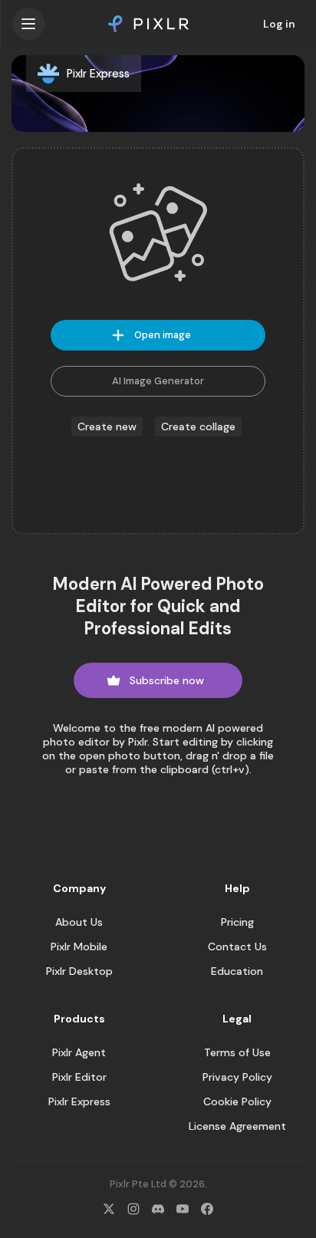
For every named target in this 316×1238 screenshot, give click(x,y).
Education (237, 971)
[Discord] (158, 1209)
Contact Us (237, 946)
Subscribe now (167, 680)
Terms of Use (237, 1052)
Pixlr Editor (79, 1077)
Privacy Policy (237, 1077)
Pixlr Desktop (79, 971)
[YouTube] (182, 1209)
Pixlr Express (79, 1101)
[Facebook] (207, 1209)
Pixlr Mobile (79, 946)
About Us (79, 922)
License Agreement (237, 1126)
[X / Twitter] (109, 1209)
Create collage (198, 426)
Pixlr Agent (79, 1052)
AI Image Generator (158, 380)
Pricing (237, 922)
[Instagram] (133, 1209)
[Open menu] (28, 24)
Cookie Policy (237, 1101)
